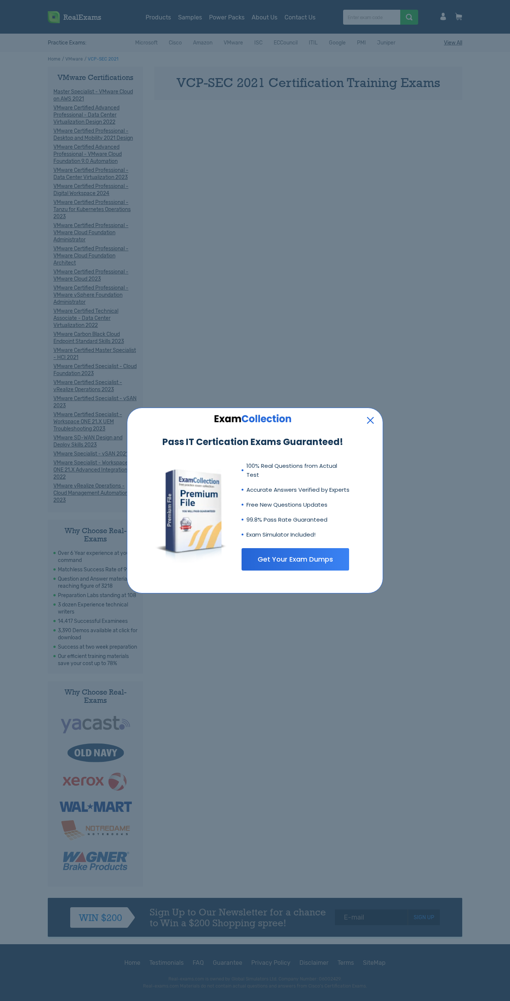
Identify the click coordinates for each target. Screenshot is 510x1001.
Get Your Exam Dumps (295, 559)
